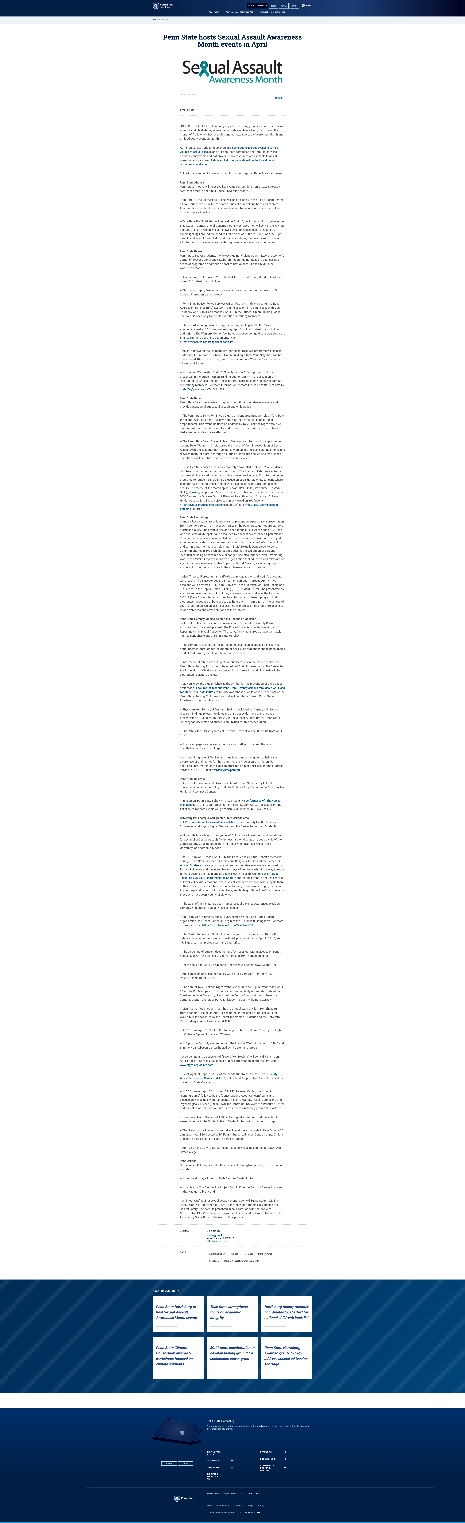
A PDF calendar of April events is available (208, 822)
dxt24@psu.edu (193, 389)
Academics (214, 12)
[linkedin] (171, 1452)
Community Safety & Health (267, 1468)
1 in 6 (222, 1078)
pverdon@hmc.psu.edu (226, 770)
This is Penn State (214, 1453)
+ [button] (232, 1453)
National (248, 1254)
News (163, 19)
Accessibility (238, 1506)
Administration (217, 1254)
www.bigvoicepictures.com (196, 1065)
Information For (278, 12)
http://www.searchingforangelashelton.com (206, 342)
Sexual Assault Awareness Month (241, 1261)
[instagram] (190, 1452)
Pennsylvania (265, 1254)
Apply (284, 6)
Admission (213, 1467)
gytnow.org (194, 492)
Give (294, 6)
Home (155, 19)
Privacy (209, 1506)
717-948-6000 (254, 1493)
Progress (214, 1261)
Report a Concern (257, 6)
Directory (261, 1506)
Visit (273, 6)
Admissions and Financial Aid (239, 12)
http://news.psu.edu (216, 1241)
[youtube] (183, 1452)
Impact (234, 1254)
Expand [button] (279, 98)
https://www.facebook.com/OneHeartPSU (228, 925)
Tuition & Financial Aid (213, 1476)
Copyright (250, 1506)
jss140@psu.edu (215, 1235)
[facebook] (164, 1452)
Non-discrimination (222, 1506)
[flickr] (177, 1452)
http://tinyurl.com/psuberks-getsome (203, 504)
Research (264, 12)
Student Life (267, 1459)
